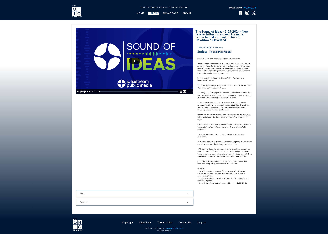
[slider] (138, 91)
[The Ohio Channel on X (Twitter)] (253, 13)
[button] (134, 194)
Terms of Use (164, 222)
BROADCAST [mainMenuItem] (170, 13)
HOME (140, 13)
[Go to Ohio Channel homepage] (77, 11)
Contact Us (185, 222)
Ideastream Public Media (173, 228)
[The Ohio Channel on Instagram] (247, 13)
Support (201, 222)
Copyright (127, 222)
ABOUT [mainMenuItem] (186, 13)
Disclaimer (145, 222)
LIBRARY (153, 13)
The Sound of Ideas (220, 51)
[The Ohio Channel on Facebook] (240, 13)
